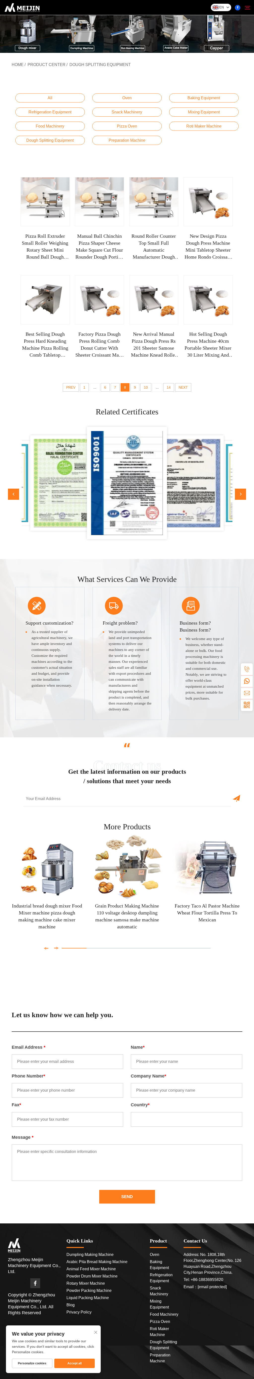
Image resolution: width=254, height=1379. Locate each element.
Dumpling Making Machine (90, 1254)
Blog (70, 1305)
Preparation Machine (127, 140)
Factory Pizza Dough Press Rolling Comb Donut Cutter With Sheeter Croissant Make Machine (99, 344)
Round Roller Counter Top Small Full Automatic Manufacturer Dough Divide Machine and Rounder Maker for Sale (153, 246)
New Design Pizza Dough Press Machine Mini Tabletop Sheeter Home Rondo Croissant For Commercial (208, 246)
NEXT (183, 387)
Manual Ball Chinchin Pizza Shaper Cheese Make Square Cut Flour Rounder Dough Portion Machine (99, 246)
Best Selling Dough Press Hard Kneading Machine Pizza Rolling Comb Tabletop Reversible (45, 344)
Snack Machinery (127, 112)
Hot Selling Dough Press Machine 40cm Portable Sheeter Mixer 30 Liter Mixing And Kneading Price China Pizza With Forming (208, 344)
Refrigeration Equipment (50, 112)
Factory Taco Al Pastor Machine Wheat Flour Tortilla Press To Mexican (207, 912)
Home (18, 65)
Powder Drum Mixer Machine (92, 1276)
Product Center (46, 65)
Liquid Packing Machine (87, 1298)
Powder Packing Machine (89, 1290)
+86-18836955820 (207, 1280)
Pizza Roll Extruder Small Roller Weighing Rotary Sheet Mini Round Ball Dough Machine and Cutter (45, 246)
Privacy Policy (79, 1312)
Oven (127, 98)
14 (169, 387)
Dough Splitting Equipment (100, 65)
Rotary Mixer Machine (85, 1283)
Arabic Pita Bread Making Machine (96, 1262)
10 (146, 387)
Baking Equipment (204, 98)
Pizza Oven (127, 126)
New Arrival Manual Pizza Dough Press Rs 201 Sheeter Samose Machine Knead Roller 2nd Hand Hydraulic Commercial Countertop (153, 344)
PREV (70, 387)
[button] (13, 494)
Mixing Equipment (204, 112)
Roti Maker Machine (204, 126)
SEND (127, 1196)
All (50, 98)
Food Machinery (50, 126)
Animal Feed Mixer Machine (91, 1269)
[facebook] (237, 7)
